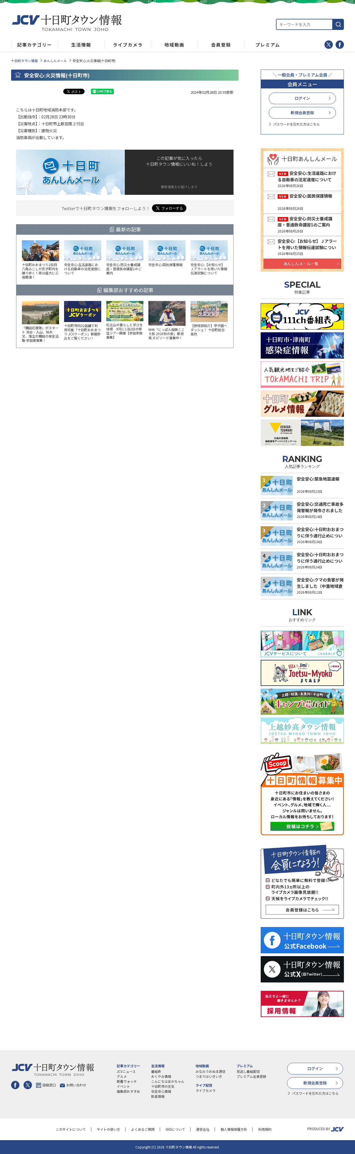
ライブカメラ (205, 1090)
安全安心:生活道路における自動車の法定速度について (307, 176)
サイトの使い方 (108, 1129)
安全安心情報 (161, 1091)
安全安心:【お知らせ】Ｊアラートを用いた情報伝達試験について (307, 247)
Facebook (340, 44)
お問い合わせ (76, 1084)
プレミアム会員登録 (251, 1076)
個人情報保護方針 (233, 1129)
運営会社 (202, 1129)
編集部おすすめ (128, 1091)
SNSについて (175, 1129)
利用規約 (265, 1129)
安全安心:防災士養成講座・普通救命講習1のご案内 (305, 222)
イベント (123, 1086)
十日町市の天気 (162, 1086)
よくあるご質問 (142, 1129)
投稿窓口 (49, 1084)
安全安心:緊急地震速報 (318, 479)
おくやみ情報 (161, 1076)
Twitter (328, 44)
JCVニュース (126, 1071)
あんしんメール (55, 60)
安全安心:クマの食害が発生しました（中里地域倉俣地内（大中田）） (320, 586)
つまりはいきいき (209, 1076)
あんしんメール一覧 (300, 263)
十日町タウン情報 (24, 60)
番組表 (156, 1071)
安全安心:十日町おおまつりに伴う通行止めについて (320, 535)
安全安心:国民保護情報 (311, 196)
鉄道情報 (157, 1096)
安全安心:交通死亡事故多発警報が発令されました (320, 507)
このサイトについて (71, 1129)
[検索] (338, 24)
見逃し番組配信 (248, 1071)
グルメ (122, 1076)
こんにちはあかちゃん (167, 1081)
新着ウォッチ (127, 1081)
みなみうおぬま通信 (210, 1071)
